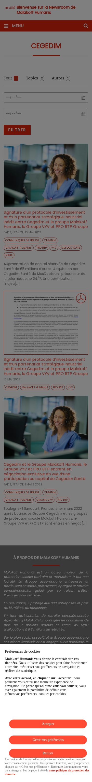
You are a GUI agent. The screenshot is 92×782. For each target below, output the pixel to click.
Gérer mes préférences (48, 740)
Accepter (48, 724)
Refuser (48, 753)
